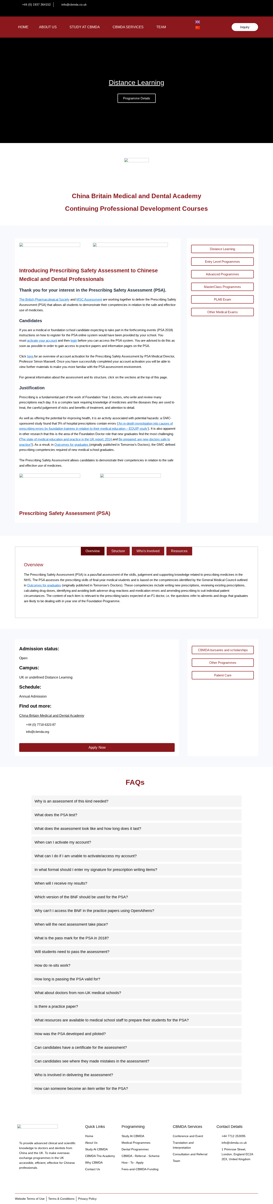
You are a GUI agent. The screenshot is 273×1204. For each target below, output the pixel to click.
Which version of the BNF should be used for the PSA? (81, 897)
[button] (49, 27)
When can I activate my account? (63, 842)
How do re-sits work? (52, 965)
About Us (48, 27)
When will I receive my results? (61, 883)
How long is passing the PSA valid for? (67, 979)
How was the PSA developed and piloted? (70, 1034)
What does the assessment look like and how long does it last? (88, 828)
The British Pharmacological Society (44, 299)
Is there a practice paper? (56, 1006)
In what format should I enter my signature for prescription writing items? (96, 870)
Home (23, 27)
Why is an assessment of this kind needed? (71, 801)
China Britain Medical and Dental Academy (51, 715)
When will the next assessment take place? (71, 924)
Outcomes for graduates (71, 444)
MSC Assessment (89, 299)
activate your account (42, 340)
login (74, 340)
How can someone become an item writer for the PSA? (81, 1088)
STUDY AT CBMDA (85, 27)
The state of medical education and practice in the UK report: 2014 (66, 439)
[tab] (93, 551)
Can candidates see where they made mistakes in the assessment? (92, 1061)
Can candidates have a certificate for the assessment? (81, 1047)
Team (161, 27)
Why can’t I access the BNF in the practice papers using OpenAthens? (94, 911)
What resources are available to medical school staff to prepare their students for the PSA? (112, 1020)
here (30, 356)
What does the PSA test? (56, 815)
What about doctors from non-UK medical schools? (78, 993)
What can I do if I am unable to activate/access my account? (86, 856)
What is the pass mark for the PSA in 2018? (72, 938)
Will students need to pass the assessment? (72, 952)
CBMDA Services (128, 27)
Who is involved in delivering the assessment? (74, 1075)
